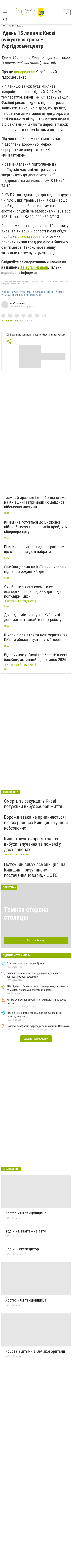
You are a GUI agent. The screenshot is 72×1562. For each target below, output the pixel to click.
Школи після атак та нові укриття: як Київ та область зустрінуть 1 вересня (35, 637)
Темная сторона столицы (26, 913)
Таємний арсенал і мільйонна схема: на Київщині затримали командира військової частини (35, 502)
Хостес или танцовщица (25, 1213)
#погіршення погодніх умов (26, 294)
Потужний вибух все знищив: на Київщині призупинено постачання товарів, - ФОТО (34, 870)
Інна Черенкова (17, 303)
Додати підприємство (36, 1038)
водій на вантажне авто (25, 1231)
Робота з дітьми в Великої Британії (35, 1351)
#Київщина (39, 291)
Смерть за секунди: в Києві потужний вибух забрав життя (33, 803)
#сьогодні (25, 291)
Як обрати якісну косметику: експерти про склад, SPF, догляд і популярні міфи (32, 591)
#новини (5, 291)
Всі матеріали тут (36, 940)
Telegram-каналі (34, 267)
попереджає (24, 72)
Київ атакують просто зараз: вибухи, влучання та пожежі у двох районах (32, 844)
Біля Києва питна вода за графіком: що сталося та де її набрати (34, 549)
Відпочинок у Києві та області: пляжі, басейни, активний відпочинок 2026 (35, 657)
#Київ (15, 291)
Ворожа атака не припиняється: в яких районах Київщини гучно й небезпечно (36, 822)
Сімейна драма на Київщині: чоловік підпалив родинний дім (35, 569)
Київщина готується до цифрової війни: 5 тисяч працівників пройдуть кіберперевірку (35, 527)
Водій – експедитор (22, 1249)
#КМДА (5, 294)
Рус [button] (67, 12)
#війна (50, 291)
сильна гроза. (30, 236)
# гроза (59, 291)
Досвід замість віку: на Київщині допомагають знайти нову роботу (32, 617)
